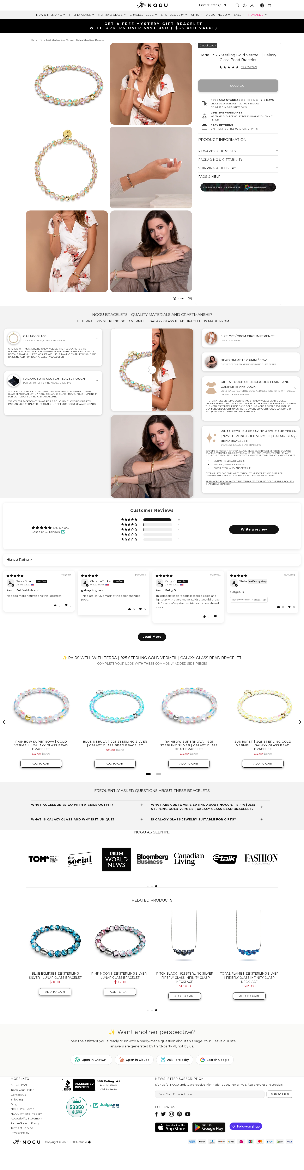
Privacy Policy (20, 1132)
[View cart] (270, 5)
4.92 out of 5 (61, 527)
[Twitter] (163, 1114)
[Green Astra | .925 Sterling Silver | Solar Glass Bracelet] (249, 939)
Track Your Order (22, 1090)
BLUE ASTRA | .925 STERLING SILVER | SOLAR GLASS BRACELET (184, 976)
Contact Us (18, 1094)
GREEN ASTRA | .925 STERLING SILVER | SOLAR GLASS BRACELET (249, 976)
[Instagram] (171, 1114)
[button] (129, 519)
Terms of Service (22, 1128)
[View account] (252, 5)
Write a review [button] (254, 529)
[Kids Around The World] (238, 187)
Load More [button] (152, 637)
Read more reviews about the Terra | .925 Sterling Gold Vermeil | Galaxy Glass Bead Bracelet (250, 482)
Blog (14, 1104)
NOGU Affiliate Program (27, 1113)
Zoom (180, 298)
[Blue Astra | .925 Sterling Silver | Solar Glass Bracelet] (184, 939)
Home (34, 40)
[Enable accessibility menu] (262, 5)
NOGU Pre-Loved (22, 1109)
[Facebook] (156, 1114)
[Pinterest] (179, 1114)
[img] (15, 575)
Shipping (17, 1099)
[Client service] (245, 5)
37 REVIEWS (249, 67)
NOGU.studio (152, 5)
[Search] (237, 5)
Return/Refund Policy (25, 1123)
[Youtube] (187, 1114)
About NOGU (19, 1085)
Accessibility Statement (26, 1118)
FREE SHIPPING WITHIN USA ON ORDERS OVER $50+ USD (154, 26)
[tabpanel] (44, 859)
